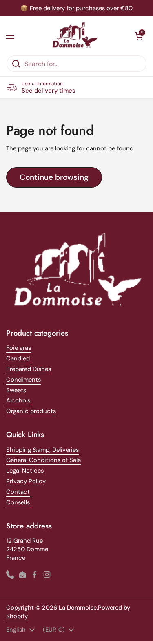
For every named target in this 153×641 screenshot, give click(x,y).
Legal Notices (25, 470)
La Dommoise (78, 607)
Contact (18, 492)
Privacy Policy (26, 481)
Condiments (23, 380)
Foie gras (18, 348)
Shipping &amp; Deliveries (42, 450)
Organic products (31, 411)
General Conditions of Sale (43, 460)
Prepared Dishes (28, 369)
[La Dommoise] (74, 35)
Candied (18, 358)
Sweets (16, 390)
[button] (139, 36)
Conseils (18, 502)
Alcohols (18, 400)
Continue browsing (54, 177)
